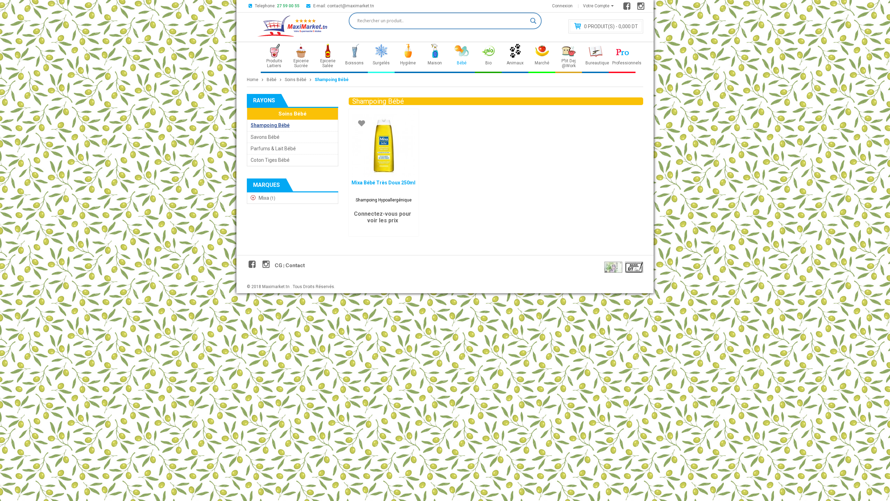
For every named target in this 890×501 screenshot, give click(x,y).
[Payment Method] (613, 267)
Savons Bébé (265, 137)
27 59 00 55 (288, 5)
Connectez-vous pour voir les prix (382, 217)
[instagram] (642, 7)
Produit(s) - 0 (611, 26)
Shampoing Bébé (270, 125)
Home (252, 79)
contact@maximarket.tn (350, 5)
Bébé (271, 79)
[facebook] (628, 7)
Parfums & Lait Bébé (273, 148)
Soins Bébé (295, 79)
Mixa (264, 198)
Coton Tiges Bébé (270, 160)
